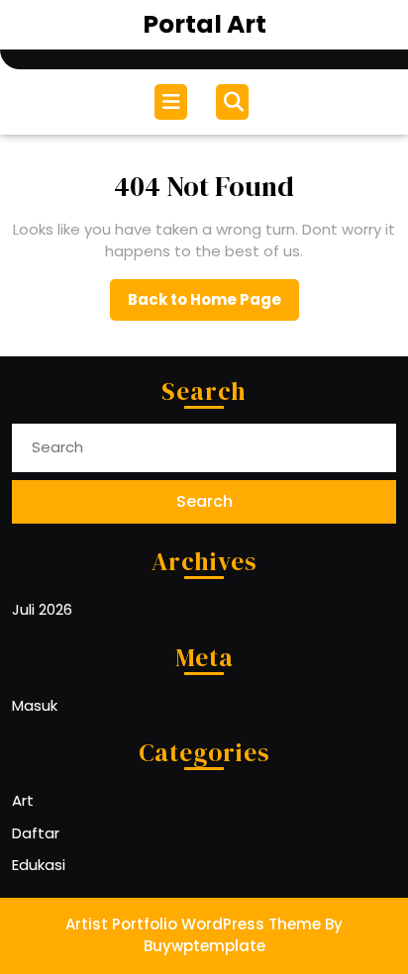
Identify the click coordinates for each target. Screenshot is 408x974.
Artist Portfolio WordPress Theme (193, 924)
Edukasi (38, 864)
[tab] (173, 102)
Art (23, 800)
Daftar (35, 833)
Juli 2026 (42, 609)
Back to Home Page (213, 305)
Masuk (34, 705)
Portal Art (204, 24)
